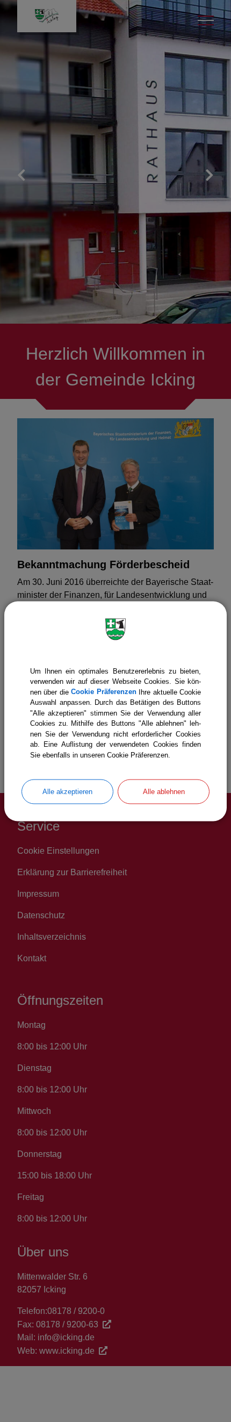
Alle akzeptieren (67, 792)
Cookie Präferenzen (103, 692)
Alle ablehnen (164, 792)
